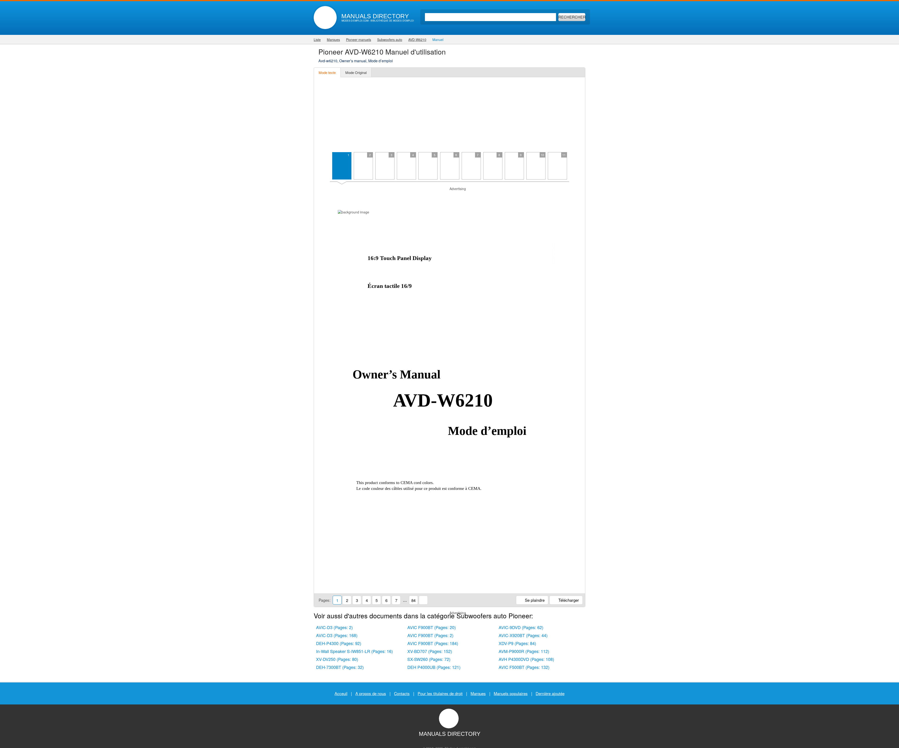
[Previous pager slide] (323, 167)
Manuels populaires (511, 693)
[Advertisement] (449, 114)
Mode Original (356, 72)
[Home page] (325, 17)
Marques (478, 693)
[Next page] (576, 385)
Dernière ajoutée (550, 693)
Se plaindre (534, 600)
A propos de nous (370, 693)
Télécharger (568, 600)
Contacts (402, 693)
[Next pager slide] (576, 167)
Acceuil (341, 693)
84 (413, 600)
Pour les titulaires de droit (440, 693)
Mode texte (327, 72)
